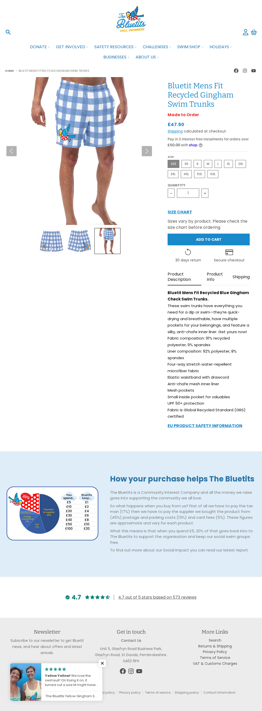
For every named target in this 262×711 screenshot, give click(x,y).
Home (9, 71)
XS (186, 164)
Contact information (219, 692)
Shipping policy (187, 692)
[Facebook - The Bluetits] (236, 70)
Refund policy (104, 692)
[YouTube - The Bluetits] (253, 70)
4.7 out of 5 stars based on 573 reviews (157, 597)
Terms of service (157, 692)
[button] (51, 241)
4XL (186, 174)
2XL (240, 164)
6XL (212, 174)
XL (228, 164)
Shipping (175, 131)
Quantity (176, 185)
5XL (199, 174)
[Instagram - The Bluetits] (245, 70)
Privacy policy (130, 692)
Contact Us (131, 640)
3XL (173, 174)
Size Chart (180, 212)
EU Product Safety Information (205, 426)
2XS (173, 164)
